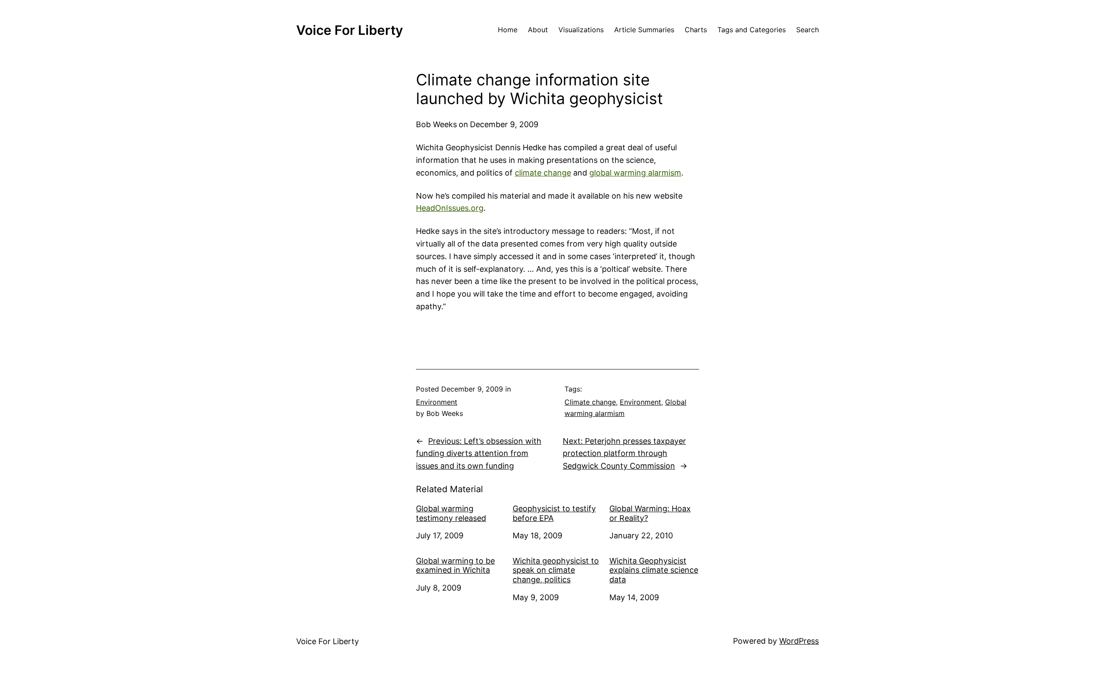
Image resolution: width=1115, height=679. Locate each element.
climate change (543, 172)
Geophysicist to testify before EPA (554, 513)
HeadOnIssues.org (449, 208)
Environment (436, 402)
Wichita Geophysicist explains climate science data (653, 570)
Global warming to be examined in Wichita (455, 565)
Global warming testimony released (451, 513)
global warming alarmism (635, 172)
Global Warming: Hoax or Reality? (650, 513)
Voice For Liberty (349, 30)
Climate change (590, 402)
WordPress (799, 640)
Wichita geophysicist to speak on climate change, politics (556, 570)
